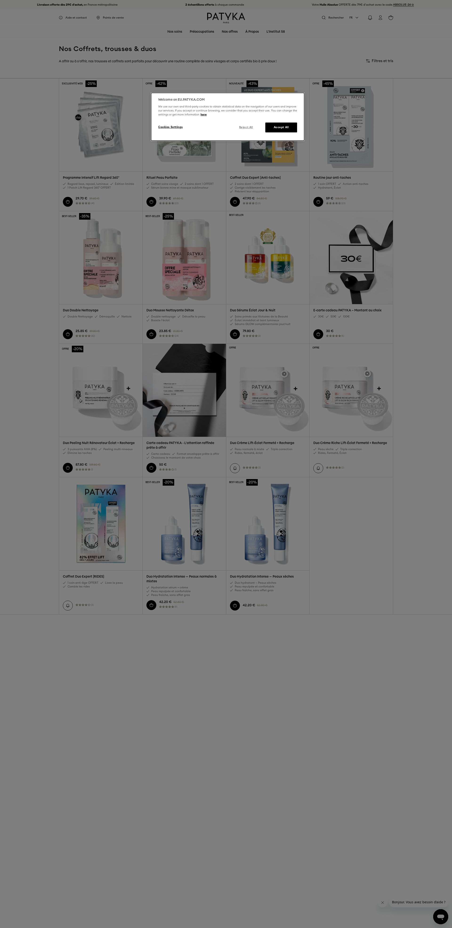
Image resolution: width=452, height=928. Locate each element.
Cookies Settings (170, 127)
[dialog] (227, 117)
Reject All (246, 127)
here (204, 114)
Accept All (281, 127)
